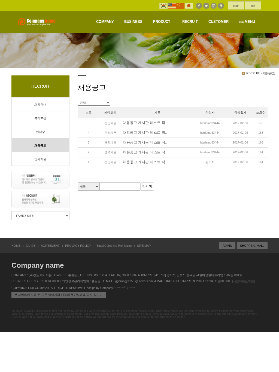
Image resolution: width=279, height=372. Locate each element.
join (253, 5)
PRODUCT (161, 22)
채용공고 (40, 145)
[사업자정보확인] (243, 281)
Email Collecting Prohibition (114, 245)
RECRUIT (190, 22)
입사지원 (40, 159)
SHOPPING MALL (252, 245)
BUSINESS (133, 22)
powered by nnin (124, 287)
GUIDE (30, 245)
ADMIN (227, 245)
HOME (15, 245)
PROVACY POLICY (78, 245)
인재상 (40, 131)
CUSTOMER (218, 22)
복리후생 (40, 118)
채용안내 (40, 104)
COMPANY (105, 22)
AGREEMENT (50, 245)
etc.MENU (247, 22)
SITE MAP (144, 245)
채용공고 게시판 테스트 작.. (145, 123)
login (236, 5)
